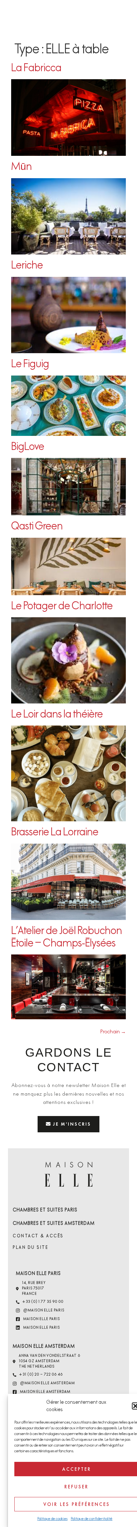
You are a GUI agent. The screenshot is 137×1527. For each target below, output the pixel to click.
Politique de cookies (52, 1518)
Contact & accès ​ (39, 1236)
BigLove (27, 446)
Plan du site (30, 1247)
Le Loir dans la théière (57, 714)
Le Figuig (30, 364)
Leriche (27, 265)
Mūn (21, 166)
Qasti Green (37, 526)
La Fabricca (36, 68)
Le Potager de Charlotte (62, 606)
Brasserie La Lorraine (54, 832)
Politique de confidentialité (91, 1518)
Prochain (113, 1032)
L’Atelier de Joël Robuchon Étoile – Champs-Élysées (66, 936)
